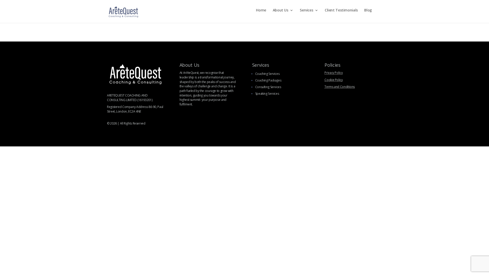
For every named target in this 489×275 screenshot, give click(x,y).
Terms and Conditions (339, 87)
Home (261, 10)
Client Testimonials (341, 10)
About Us (280, 10)
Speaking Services (267, 93)
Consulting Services (268, 87)
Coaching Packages (268, 80)
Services (306, 10)
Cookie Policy (333, 80)
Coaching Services (267, 74)
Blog (368, 10)
